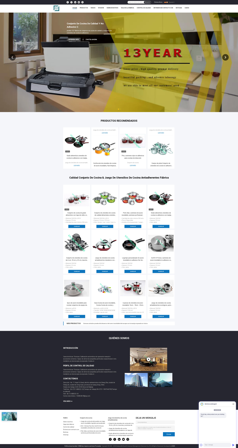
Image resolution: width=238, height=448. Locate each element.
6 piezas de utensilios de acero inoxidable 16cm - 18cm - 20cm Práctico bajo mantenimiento (133, 304)
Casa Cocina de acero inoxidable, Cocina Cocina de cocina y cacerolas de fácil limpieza (104, 304)
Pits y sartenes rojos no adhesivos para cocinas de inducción (133, 157)
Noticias (179, 8)
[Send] (233, 445)
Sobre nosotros (112, 8)
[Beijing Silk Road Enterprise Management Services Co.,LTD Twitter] (71, 2)
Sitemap (65, 435)
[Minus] (233, 404)
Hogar (75, 8)
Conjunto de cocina (133, 162)
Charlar (77, 226)
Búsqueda (147, 2)
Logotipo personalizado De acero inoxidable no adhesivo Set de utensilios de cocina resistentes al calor (133, 259)
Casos (187, 8)
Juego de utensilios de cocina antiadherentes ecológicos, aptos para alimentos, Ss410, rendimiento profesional (161, 304)
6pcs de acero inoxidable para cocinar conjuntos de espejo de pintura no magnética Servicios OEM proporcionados (77, 304)
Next (225, 57)
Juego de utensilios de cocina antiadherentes (78, 162)
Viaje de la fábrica (127, 8)
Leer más (77, 165)
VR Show (101, 8)
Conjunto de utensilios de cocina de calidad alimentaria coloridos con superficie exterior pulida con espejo (105, 214)
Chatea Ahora (158, 2)
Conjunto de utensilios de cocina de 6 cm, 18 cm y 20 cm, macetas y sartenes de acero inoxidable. (77, 259)
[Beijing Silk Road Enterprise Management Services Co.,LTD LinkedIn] (75, 2)
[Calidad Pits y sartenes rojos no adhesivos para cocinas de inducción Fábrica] (132, 141)
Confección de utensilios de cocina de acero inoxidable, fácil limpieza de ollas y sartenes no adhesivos (104, 164)
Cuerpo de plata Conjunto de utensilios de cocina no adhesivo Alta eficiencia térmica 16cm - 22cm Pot (160, 164)
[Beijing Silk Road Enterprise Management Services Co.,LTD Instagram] (82, 2)
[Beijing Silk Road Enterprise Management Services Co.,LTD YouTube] (79, 2)
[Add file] (201, 445)
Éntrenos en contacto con (163, 8)
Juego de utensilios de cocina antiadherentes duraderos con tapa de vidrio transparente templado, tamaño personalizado (104, 259)
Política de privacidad (71, 446)
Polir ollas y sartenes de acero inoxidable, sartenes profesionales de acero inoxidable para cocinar (133, 214)
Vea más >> (67, 401)
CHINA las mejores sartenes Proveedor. (90, 446)
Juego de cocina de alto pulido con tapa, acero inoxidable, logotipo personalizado (93, 422)
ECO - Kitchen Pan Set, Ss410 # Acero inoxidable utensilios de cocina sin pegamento (92, 427)
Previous (12, 57)
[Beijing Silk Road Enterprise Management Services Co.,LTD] (56, 8)
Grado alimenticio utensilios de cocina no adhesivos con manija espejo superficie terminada (77, 157)
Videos (93, 8)
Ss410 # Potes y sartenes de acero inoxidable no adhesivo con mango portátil (161, 259)
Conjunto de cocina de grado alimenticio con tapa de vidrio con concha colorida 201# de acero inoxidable (77, 214)
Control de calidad (144, 8)
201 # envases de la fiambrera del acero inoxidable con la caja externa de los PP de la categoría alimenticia (116, 323)
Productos (84, 8)
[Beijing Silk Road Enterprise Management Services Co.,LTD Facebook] (67, 2)
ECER (173, 446)
